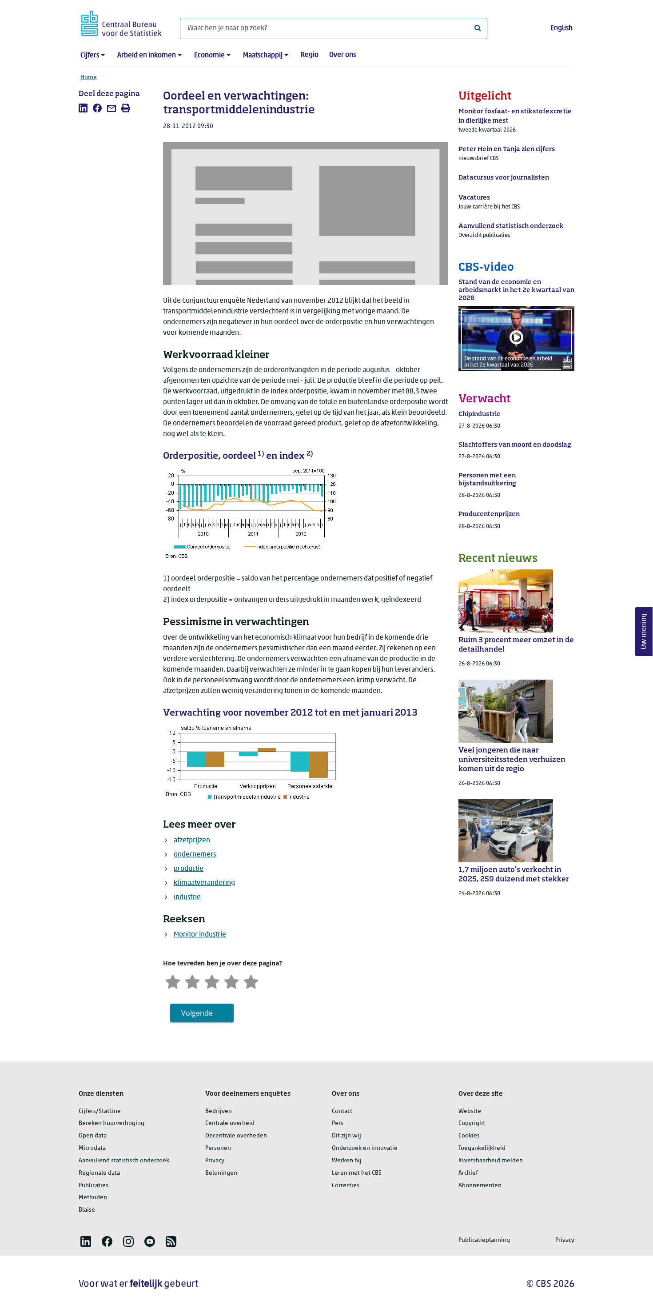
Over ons (342, 55)
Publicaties (93, 1186)
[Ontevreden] (192, 981)
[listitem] (83, 108)
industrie (187, 897)
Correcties (345, 1186)
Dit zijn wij (346, 1136)
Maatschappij (263, 55)
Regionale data (99, 1173)
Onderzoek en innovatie (365, 1148)
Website (469, 1111)
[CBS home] (121, 22)
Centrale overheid (230, 1123)
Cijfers (89, 55)
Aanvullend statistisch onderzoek (124, 1161)
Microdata (92, 1148)
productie (188, 869)
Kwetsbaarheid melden (490, 1161)
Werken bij (347, 1161)
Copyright (471, 1123)
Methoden (93, 1198)
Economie (209, 55)
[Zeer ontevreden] (173, 981)
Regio (310, 55)
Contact (342, 1111)
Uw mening (644, 632)
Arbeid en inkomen (146, 55)
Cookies (469, 1136)
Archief (468, 1173)
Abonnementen (480, 1186)
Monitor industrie (200, 934)
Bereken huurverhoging (111, 1123)
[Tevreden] (231, 981)
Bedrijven (218, 1111)
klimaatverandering (204, 883)
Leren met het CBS (357, 1173)
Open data (93, 1136)
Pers (337, 1123)
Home (88, 77)
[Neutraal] (212, 981)
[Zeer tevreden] (251, 981)
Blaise (87, 1210)
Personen (218, 1148)
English (561, 28)
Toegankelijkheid (482, 1148)
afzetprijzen (192, 840)
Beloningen (221, 1173)
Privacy (214, 1161)
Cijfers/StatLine (100, 1111)
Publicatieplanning (484, 1240)
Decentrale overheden (236, 1136)
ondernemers (195, 854)
